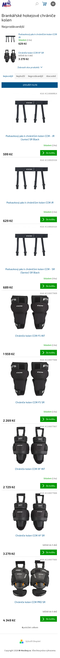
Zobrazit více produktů (28, 67)
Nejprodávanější (35, 76)
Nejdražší (20, 76)
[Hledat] (37, 4)
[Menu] (53, 4)
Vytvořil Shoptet (33, 641)
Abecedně (51, 76)
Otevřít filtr (30, 85)
